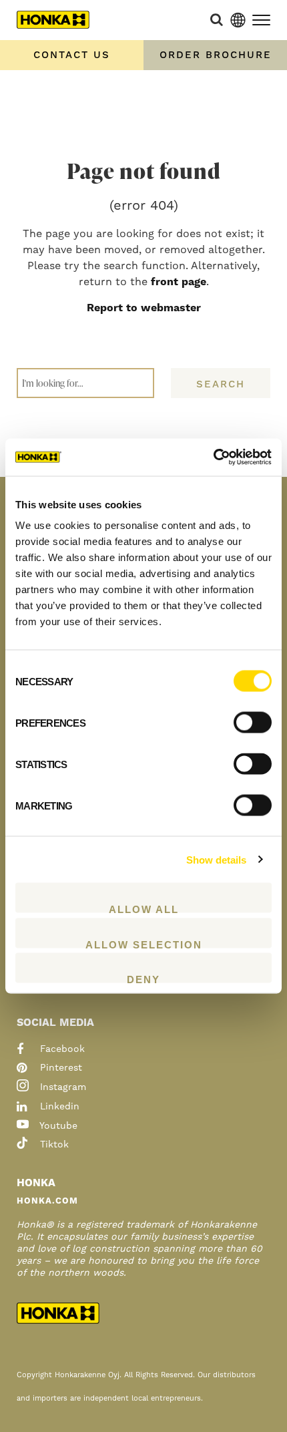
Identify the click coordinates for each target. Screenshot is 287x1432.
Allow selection (143, 943)
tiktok (53, 1145)
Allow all (144, 908)
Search (220, 384)
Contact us (71, 55)
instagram (61, 1087)
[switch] (253, 722)
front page (178, 282)
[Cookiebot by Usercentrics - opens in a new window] (213, 457)
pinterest (59, 1068)
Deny (143, 978)
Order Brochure (216, 55)
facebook (61, 1049)
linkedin (58, 1107)
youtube (57, 1126)
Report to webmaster (144, 308)
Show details (216, 859)
